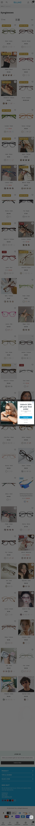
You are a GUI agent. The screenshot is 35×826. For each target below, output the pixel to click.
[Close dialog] (33, 402)
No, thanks (26, 422)
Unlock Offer (25, 417)
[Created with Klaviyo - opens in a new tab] (17, 424)
